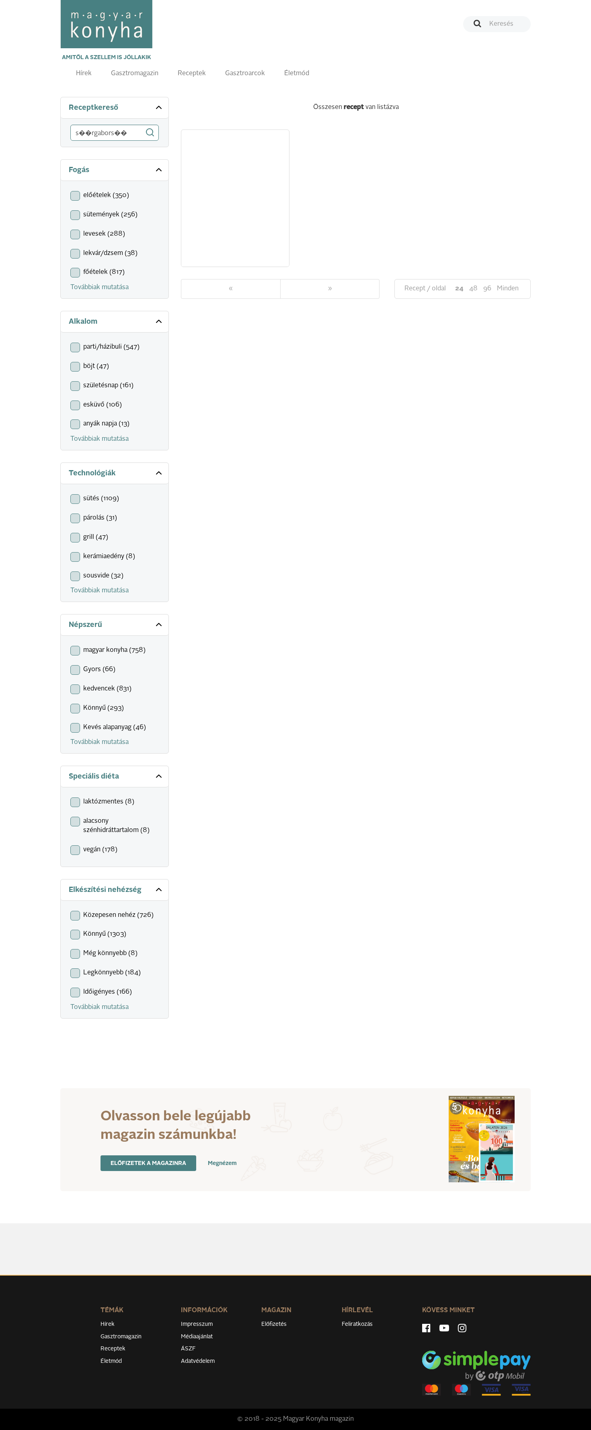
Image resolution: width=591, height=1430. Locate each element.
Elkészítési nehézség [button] (105, 890)
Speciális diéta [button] (94, 776)
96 (487, 289)
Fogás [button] (79, 170)
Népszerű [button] (85, 625)
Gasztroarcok (245, 73)
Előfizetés (274, 1324)
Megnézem (222, 1163)
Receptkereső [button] (93, 107)
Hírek (84, 73)
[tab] (114, 108)
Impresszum (197, 1324)
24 (459, 289)
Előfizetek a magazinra (148, 1163)
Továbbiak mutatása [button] (99, 287)
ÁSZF (188, 1349)
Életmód (296, 73)
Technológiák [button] (92, 473)
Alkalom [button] (83, 321)
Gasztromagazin (134, 73)
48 (473, 289)
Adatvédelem (198, 1361)
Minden (508, 289)
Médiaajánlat (197, 1337)
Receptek (192, 73)
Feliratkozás (357, 1324)
